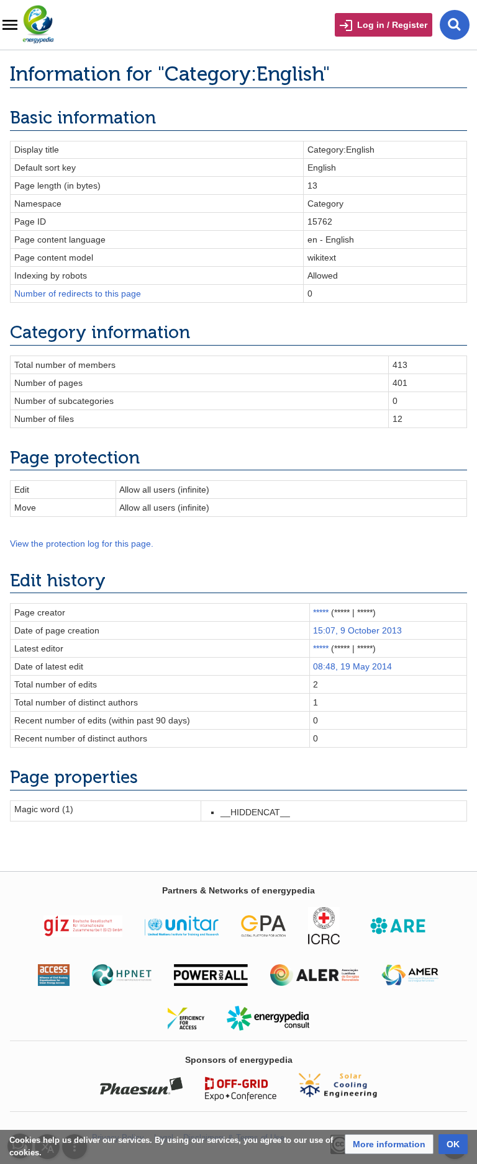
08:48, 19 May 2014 (352, 666)
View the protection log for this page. (81, 543)
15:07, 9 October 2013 (357, 630)
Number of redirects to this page (77, 293)
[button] (389, 1144)
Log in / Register (392, 25)
